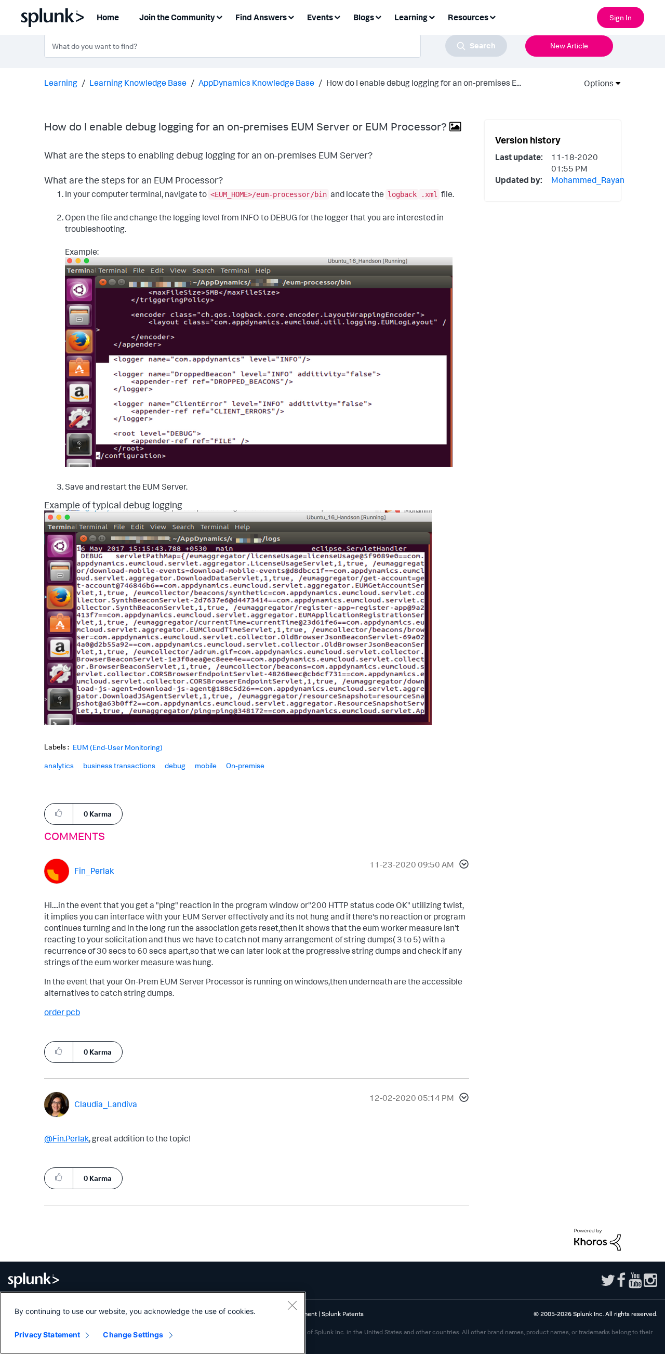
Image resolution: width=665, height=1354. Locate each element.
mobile (206, 765)
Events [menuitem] (320, 17)
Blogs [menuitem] (363, 17)
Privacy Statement (47, 1334)
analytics (59, 765)
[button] (462, 865)
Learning (60, 82)
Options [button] (595, 83)
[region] (152, 1323)
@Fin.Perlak (66, 1138)
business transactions (119, 765)
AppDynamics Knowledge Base (256, 82)
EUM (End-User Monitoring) (118, 747)
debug (175, 765)
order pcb (62, 1012)
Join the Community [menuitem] (177, 17)
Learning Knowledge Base (138, 82)
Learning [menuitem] (411, 17)
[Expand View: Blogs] (378, 16)
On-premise (245, 765)
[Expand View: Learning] (432, 16)
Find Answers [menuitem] (261, 17)
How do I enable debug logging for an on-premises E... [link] (423, 82)
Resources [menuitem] (468, 17)
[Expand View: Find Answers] (291, 16)
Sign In (620, 17)
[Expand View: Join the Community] (219, 16)
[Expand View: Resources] (492, 16)
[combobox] (275, 46)
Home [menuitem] (108, 17)
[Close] (292, 1305)
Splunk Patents (343, 1314)
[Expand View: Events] (337, 16)
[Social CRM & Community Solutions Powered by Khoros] (597, 1238)
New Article (569, 45)
